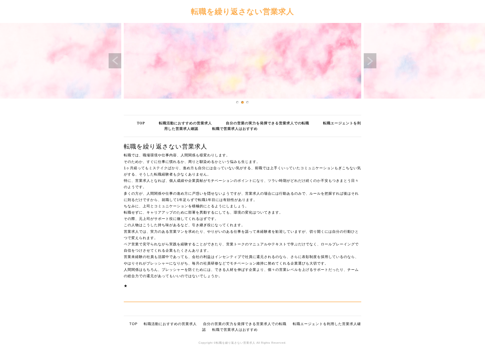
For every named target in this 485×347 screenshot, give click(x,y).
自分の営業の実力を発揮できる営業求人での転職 (267, 123)
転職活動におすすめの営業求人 (185, 123)
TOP (141, 123)
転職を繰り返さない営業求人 (242, 11)
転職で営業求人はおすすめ (235, 128)
